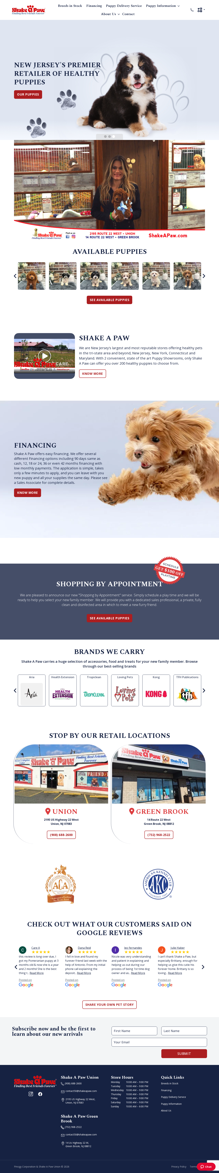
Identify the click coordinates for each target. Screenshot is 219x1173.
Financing (94, 5)
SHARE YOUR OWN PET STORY (109, 1005)
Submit (184, 1053)
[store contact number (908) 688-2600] (192, 10)
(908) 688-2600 (61, 835)
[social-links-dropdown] (201, 10)
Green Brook (161, 812)
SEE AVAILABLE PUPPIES (109, 300)
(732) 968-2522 (158, 835)
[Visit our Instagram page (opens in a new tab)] (31, 1094)
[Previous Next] (109, 276)
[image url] (29, 9)
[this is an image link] (35, 1081)
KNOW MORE (92, 374)
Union (64, 812)
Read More (37, 973)
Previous (15, 276)
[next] (203, 967)
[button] (105, 136)
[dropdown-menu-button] (179, 6)
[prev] (16, 967)
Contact (128, 14)
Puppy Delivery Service (124, 5)
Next (203, 276)
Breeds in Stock (70, 5)
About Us (108, 14)
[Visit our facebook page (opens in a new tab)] (40, 1094)
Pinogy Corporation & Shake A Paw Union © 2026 (41, 1166)
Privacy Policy (178, 1166)
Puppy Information (161, 5)
